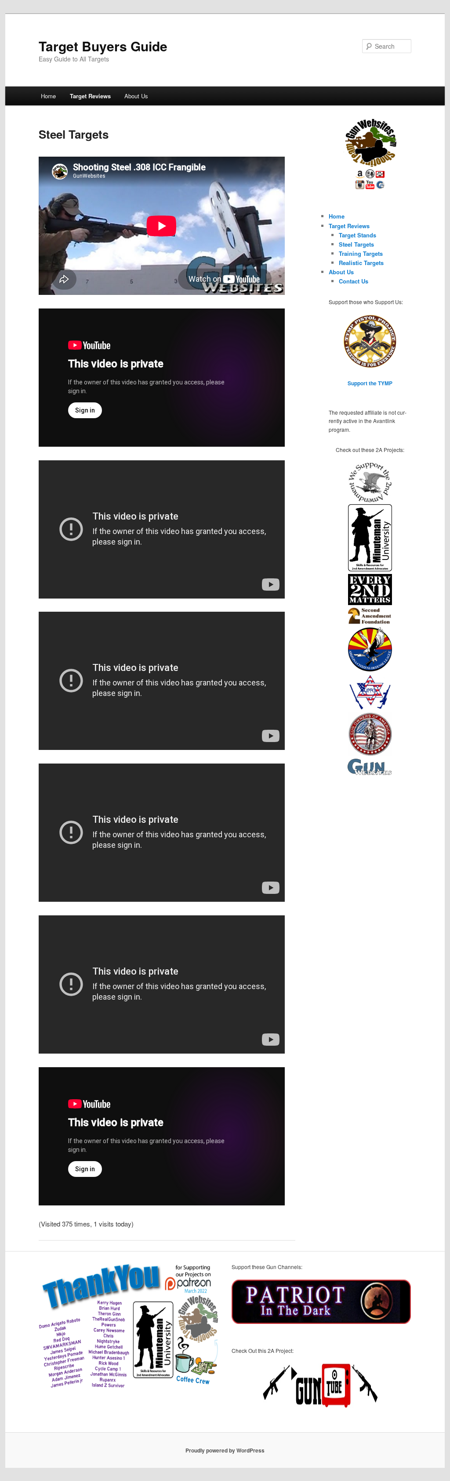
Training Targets (361, 253)
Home (48, 96)
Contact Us (353, 281)
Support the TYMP (370, 383)
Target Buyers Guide (103, 45)
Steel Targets (356, 244)
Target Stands (357, 235)
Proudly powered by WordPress (225, 1450)
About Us (136, 96)
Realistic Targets (361, 262)
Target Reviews (90, 96)
